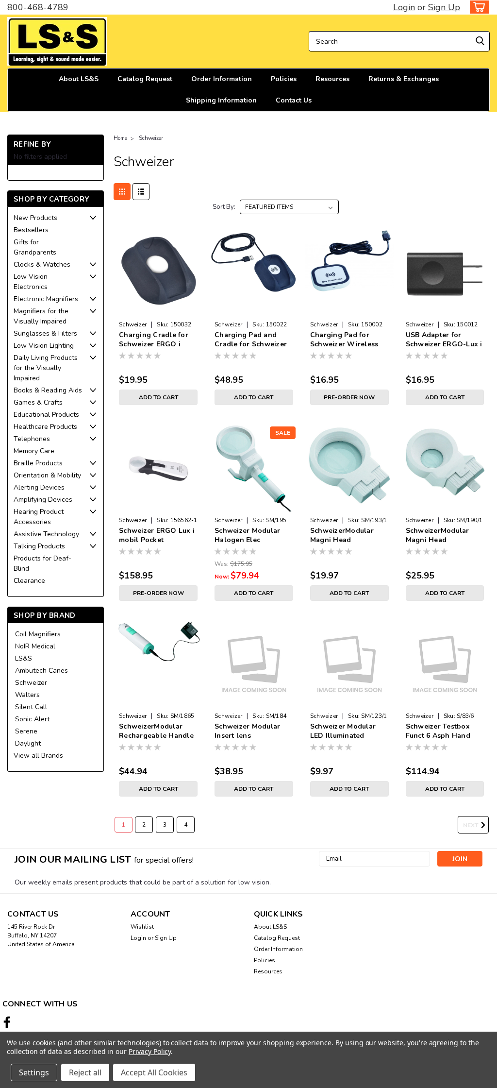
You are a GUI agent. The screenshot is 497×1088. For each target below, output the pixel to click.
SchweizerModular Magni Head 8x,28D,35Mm (437, 535)
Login (404, 7)
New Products (35, 217)
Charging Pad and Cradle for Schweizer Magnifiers (251, 340)
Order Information (221, 79)
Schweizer (31, 682)
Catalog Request (144, 79)
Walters (27, 694)
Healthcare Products (45, 426)
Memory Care (34, 451)
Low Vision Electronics (31, 281)
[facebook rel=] (7, 1022)
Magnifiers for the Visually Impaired (41, 316)
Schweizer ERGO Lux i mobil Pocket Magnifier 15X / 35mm (157, 535)
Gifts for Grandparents (35, 247)
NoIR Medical (35, 646)
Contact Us (294, 100)
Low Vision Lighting (44, 345)
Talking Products (39, 546)
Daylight (28, 743)
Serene (26, 731)
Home (120, 138)
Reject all (85, 1072)
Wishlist (142, 927)
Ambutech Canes (41, 670)
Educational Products (46, 414)
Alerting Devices (39, 487)
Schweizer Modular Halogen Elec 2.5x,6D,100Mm (247, 535)
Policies (284, 79)
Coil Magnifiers (38, 634)
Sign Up (444, 7)
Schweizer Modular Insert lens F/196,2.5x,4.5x (247, 731)
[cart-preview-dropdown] (477, 7)
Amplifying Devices (43, 499)
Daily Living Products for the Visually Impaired (46, 368)
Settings (34, 1072)
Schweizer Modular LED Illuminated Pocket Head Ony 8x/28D (343, 731)
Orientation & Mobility (47, 475)
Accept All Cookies (154, 1072)
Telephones (32, 438)
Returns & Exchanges (403, 79)
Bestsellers (31, 230)
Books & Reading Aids (48, 390)
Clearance (29, 580)
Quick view (158, 309)
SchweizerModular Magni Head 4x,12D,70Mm (342, 535)
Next (471, 825)
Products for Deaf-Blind (42, 563)
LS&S (23, 658)
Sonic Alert (32, 719)
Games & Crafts (38, 402)
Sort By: (224, 207)
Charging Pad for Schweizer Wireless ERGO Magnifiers (344, 340)
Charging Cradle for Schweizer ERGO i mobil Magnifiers (153, 340)
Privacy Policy (150, 1051)
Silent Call (31, 707)
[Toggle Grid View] (122, 191)
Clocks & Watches (42, 264)
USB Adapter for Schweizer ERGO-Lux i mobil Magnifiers (444, 340)
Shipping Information (221, 100)
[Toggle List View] (141, 191)
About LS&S (79, 79)
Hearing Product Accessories (39, 517)
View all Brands (38, 755)
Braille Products (38, 463)
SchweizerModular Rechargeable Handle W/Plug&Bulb (156, 731)
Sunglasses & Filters (45, 333)
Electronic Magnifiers (46, 299)
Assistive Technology (46, 534)
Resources (332, 79)
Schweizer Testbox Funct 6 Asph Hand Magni (438, 731)
